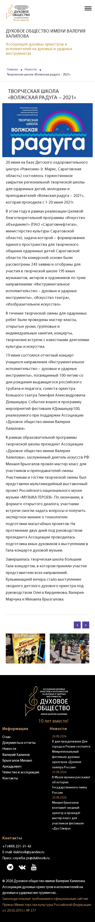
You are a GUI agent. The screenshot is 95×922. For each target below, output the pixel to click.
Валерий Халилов (16, 755)
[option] (25, 649)
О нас (6, 737)
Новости (31, 69)
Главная (12, 69)
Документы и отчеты (19, 743)
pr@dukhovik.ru (38, 858)
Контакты (10, 778)
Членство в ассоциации (20, 772)
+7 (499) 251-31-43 (16, 846)
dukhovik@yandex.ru (28, 852)
